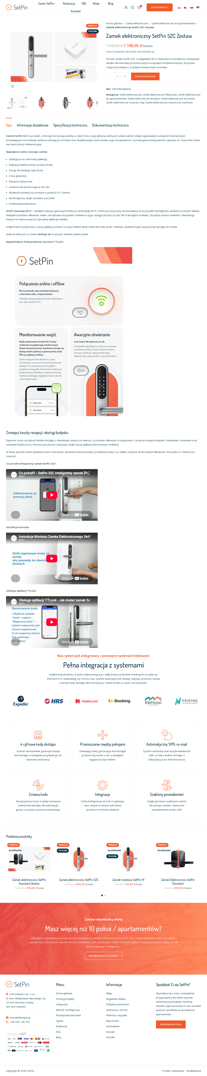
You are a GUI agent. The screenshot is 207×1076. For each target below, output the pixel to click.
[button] (10, 103)
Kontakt (110, 1037)
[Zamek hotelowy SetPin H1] (128, 859)
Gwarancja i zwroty (117, 1009)
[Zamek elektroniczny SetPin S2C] (79, 859)
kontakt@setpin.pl (19, 1017)
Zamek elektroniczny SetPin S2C (79, 880)
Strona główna (114, 23)
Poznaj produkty (65, 998)
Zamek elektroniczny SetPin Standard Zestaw (29, 881)
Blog (58, 1037)
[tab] (9, 123)
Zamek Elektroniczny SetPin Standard (178, 881)
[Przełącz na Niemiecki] (198, 7)
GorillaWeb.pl (193, 1070)
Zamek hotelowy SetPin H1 (128, 880)
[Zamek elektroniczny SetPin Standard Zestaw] (29, 859)
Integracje (62, 1004)
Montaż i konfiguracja (68, 1009)
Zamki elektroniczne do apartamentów (173, 23)
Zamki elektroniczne (137, 23)
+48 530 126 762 (19, 1021)
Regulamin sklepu (116, 998)
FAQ (58, 1031)
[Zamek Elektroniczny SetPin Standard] (178, 859)
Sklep (109, 993)
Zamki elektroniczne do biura (144, 98)
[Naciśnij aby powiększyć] (13, 86)
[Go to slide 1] (102, 895)
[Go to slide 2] (105, 895)
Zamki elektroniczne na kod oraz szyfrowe (169, 102)
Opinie (59, 1020)
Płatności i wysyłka (116, 1015)
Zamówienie (113, 1026)
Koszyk (110, 1031)
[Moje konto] (126, 7)
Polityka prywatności (117, 1004)
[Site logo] (16, 7)
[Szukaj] (132, 7)
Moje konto (112, 1020)
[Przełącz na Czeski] (185, 7)
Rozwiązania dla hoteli (68, 1015)
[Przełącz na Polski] (179, 7)
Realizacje (61, 1026)
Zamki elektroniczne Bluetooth (160, 94)
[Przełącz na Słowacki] (192, 7)
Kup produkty (159, 7)
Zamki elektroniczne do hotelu (178, 98)
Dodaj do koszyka (145, 76)
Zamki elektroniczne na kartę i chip (125, 102)
